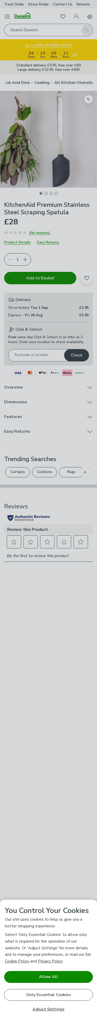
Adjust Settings (48, 1009)
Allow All (48, 977)
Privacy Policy (50, 961)
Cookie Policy (17, 961)
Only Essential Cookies (48, 995)
